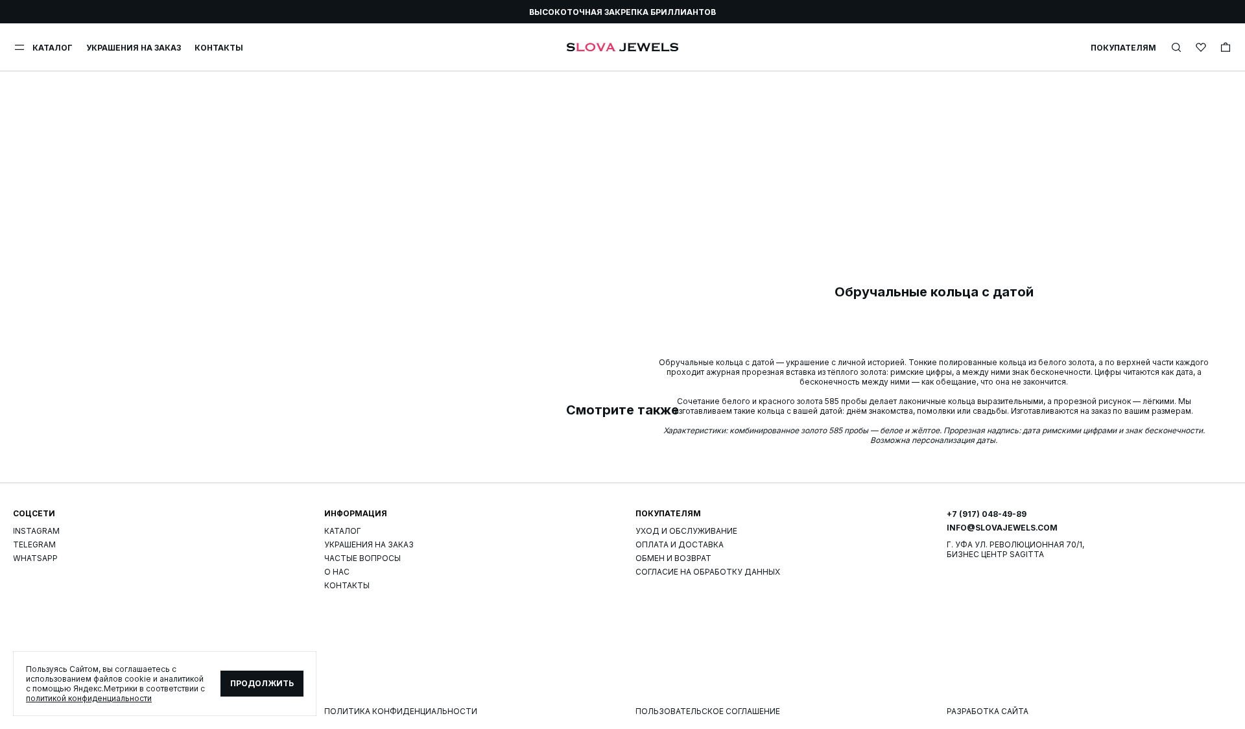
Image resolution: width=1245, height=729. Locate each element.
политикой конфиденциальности (89, 698)
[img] (1176, 47)
